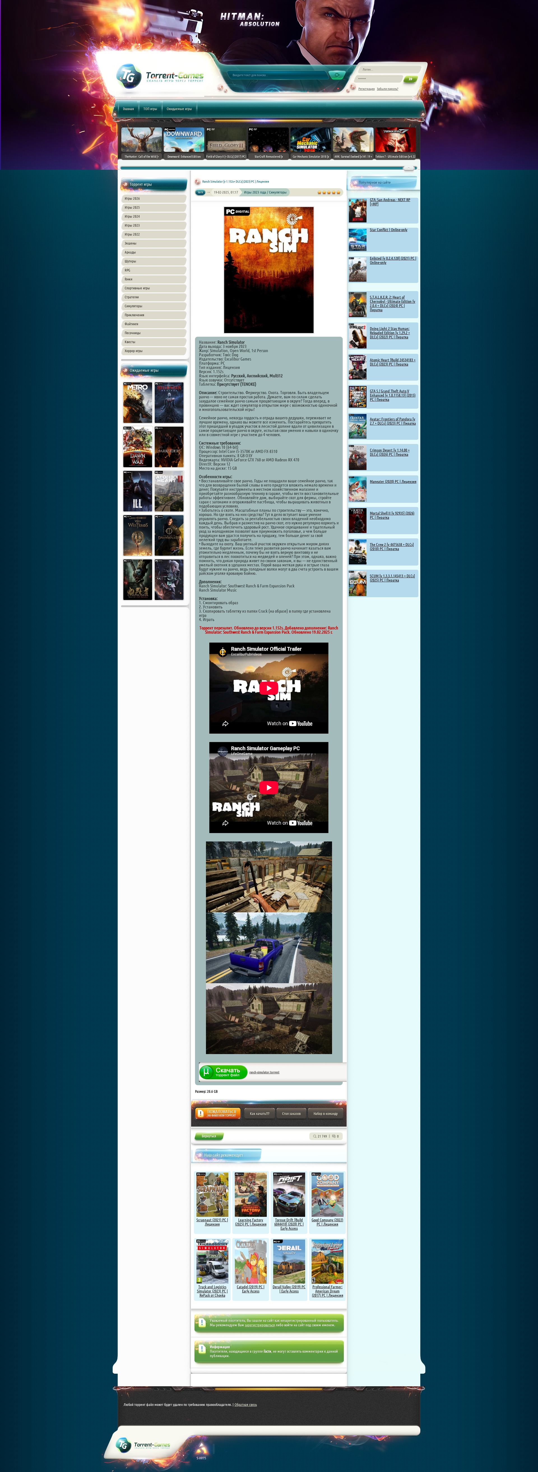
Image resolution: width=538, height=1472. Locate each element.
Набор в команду (326, 1113)
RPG (127, 270)
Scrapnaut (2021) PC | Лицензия (212, 1222)
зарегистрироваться (260, 1325)
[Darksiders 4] (169, 469)
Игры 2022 (132, 234)
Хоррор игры (134, 351)
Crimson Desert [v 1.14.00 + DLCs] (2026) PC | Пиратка (390, 452)
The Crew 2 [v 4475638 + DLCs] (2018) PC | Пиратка (392, 546)
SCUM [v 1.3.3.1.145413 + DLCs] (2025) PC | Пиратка (392, 578)
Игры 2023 (132, 225)
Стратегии (132, 297)
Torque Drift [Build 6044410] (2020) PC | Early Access (289, 1224)
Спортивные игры (137, 288)
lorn (200, 192)
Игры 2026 (132, 198)
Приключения (134, 315)
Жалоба (217, 1115)
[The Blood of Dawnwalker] (169, 557)
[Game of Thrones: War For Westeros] (138, 557)
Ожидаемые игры (179, 109)
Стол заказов (291, 1113)
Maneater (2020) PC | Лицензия (393, 481)
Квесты (130, 342)
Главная (128, 109)
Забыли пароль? (387, 88)
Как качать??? (259, 1113)
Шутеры (130, 261)
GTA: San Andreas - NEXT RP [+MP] (390, 201)
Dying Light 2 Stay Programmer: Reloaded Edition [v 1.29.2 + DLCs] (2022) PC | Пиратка (390, 332)
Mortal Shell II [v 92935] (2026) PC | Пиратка (392, 515)
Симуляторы (133, 306)
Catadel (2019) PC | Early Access (251, 1289)
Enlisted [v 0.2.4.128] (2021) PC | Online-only (393, 260)
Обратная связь (246, 1404)
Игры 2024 (132, 216)
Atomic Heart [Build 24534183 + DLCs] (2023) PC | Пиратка (393, 362)
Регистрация (366, 88)
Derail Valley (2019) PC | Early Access (289, 1289)
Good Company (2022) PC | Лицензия (327, 1222)
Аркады (130, 252)
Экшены (130, 243)
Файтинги (131, 324)
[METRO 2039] (138, 424)
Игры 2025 (132, 207)
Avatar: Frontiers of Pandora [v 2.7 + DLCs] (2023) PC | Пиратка (393, 421)
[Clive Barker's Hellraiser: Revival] (169, 424)
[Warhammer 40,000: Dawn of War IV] (138, 469)
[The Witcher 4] (169, 601)
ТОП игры (150, 109)
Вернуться (209, 1137)
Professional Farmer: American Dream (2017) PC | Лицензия (327, 1291)
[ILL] (138, 513)
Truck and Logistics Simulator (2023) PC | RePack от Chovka (212, 1291)
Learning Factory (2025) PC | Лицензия (250, 1222)
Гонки (128, 279)
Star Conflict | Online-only (388, 229)
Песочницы (133, 333)
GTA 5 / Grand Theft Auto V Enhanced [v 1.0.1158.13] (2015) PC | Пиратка (393, 395)
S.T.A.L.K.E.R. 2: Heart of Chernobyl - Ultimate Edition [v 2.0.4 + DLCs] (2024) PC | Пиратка (392, 303)
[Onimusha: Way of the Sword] (138, 601)
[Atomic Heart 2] (169, 513)
